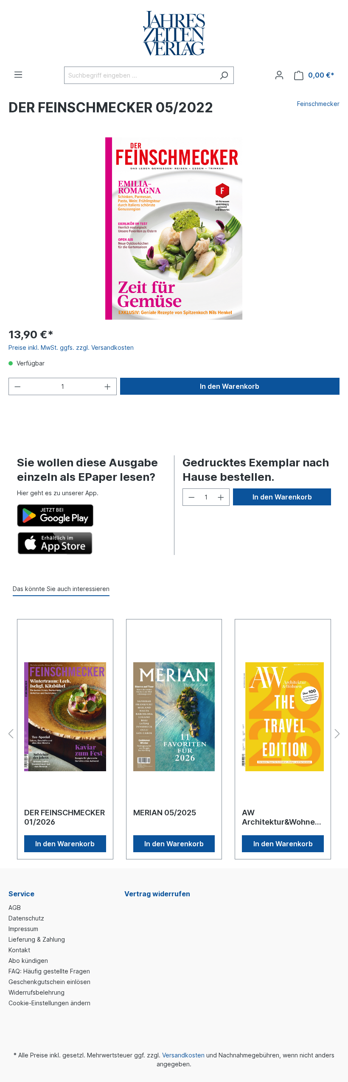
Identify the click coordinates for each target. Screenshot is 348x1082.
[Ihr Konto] (279, 75)
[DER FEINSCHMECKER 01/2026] (65, 717)
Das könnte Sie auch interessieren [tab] (61, 588)
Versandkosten (183, 1055)
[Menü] (18, 75)
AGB (14, 907)
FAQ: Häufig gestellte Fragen (49, 971)
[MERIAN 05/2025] (174, 717)
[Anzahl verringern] (17, 386)
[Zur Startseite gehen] (174, 33)
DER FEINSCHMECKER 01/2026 (64, 817)
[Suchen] (224, 75)
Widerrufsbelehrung (36, 992)
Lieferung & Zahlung (36, 939)
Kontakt (19, 950)
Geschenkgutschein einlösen (49, 981)
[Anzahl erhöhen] (108, 386)
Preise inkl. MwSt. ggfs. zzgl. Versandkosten (71, 347)
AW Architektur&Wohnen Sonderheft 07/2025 (281, 817)
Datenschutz (26, 918)
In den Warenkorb (229, 386)
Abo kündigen (28, 960)
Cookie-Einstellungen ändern (49, 1003)
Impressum (23, 928)
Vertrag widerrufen (157, 894)
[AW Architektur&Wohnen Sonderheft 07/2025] (283, 717)
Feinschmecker (318, 103)
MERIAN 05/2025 (164, 812)
